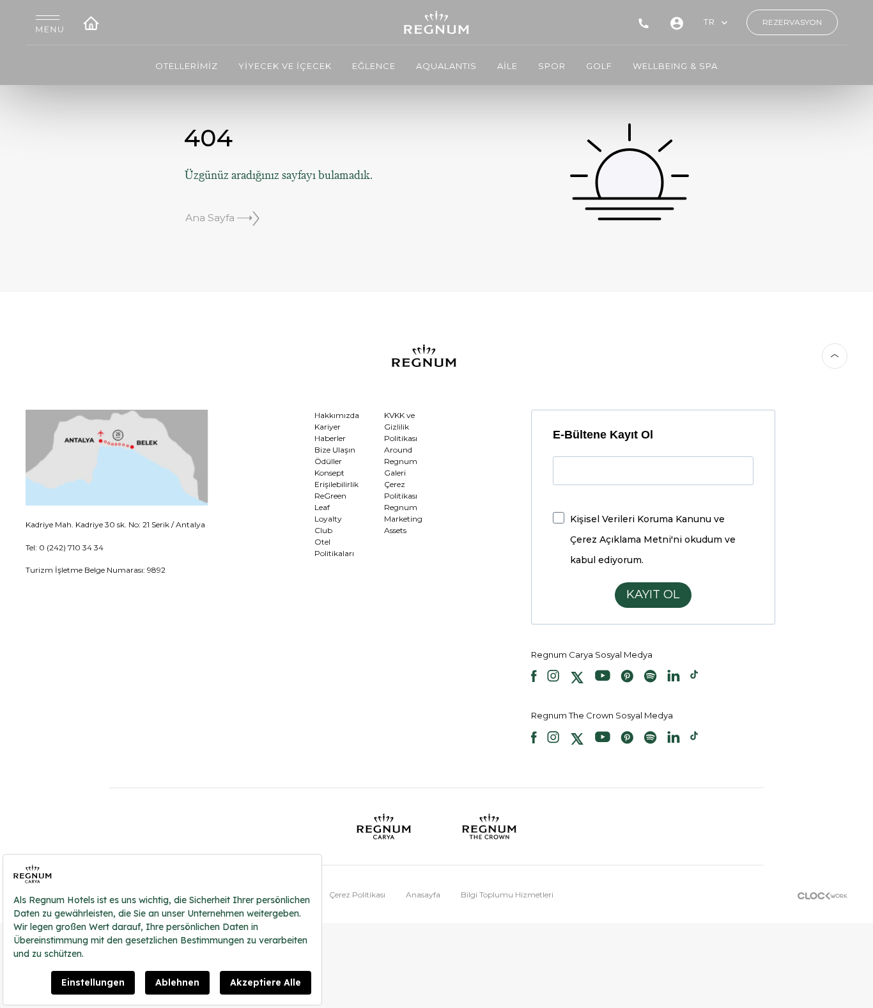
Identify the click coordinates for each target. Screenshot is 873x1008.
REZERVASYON (792, 22)
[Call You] (643, 22)
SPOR (552, 66)
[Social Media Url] (534, 677)
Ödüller (328, 461)
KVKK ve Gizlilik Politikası (400, 426)
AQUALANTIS (446, 66)
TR (709, 22)
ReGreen (330, 495)
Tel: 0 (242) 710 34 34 (65, 547)
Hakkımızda (336, 415)
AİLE (507, 66)
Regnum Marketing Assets (403, 518)
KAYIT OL (652, 594)
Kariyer (327, 426)
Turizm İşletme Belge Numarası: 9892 (96, 570)
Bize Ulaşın (334, 449)
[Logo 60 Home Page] (436, 22)
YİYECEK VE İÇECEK (285, 66)
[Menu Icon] (49, 23)
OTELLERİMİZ (186, 66)
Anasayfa (423, 894)
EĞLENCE (374, 66)
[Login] (676, 22)
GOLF (599, 66)
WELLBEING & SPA (675, 66)
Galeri (395, 472)
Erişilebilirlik (336, 484)
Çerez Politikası (357, 894)
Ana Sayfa (211, 218)
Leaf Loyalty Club (328, 518)
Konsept (329, 472)
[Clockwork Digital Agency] (822, 894)
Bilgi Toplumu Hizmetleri (507, 894)
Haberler (330, 438)
